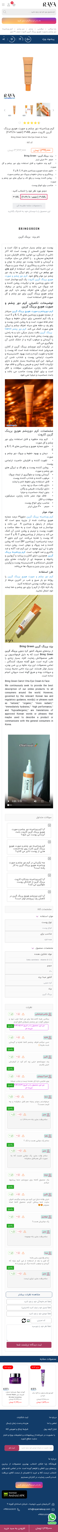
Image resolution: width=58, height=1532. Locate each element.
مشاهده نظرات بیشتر (29, 1294)
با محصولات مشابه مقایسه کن (29, 205)
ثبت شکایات (22, 1417)
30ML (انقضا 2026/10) (33, 197)
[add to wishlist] (19, 123)
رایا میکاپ (52, 29)
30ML (16, 197)
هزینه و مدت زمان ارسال (17, 1423)
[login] (8, 5)
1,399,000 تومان (44, 1528)
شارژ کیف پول (50, 1429)
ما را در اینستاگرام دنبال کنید (29, 20)
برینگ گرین (24, 237)
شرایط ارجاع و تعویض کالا (17, 1429)
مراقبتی (40, 29)
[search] (5, 12)
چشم (31, 29)
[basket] (13, 5)
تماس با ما (52, 1423)
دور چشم (20, 29)
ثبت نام (12, 1448)
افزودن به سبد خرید (14, 1528)
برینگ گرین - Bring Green (36, 156)
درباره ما (53, 1417)
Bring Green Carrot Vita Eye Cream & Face (27, 681)
